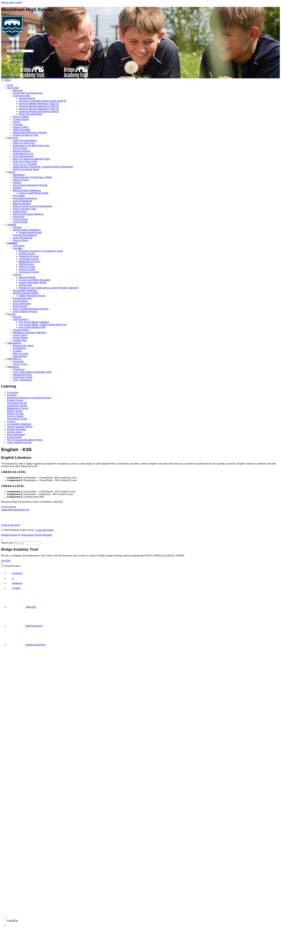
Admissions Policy (22, 374)
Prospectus (19, 369)
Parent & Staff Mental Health (33, 193)
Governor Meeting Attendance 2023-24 (39, 106)
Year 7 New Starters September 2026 (32, 372)
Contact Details (21, 119)
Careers (17, 274)
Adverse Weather (22, 203)
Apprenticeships (27, 277)
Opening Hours (21, 180)
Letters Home (20, 211)
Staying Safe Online (23, 345)
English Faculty (27, 253)
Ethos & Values (21, 116)
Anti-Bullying (19, 348)
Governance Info (21, 95)
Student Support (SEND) (25, 293)
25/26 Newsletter (21, 130)
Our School (13, 88)
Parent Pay (18, 216)
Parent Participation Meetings (28, 214)
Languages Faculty (29, 259)
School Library (20, 301)
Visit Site (5, 560)
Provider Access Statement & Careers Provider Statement (48, 288)
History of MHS (21, 127)
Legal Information (45, 530)
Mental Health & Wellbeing (27, 190)
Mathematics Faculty (29, 261)
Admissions (13, 366)
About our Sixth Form (24, 143)
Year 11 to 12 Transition (25, 164)
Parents (11, 172)
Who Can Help (20, 353)
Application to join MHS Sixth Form (31, 145)
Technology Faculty (29, 272)
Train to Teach (20, 364)
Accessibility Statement (25, 290)
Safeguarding (14, 343)
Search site (7, 543)
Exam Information (22, 303)
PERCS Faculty (27, 266)
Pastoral (17, 188)
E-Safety (17, 351)
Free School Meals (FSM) (32, 327)
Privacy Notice (20, 338)
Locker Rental (20, 222)
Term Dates (19, 195)
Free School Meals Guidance (34, 322)
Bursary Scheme (21, 151)
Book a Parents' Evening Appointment (32, 206)
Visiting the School (22, 377)
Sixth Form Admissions (25, 140)
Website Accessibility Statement (29, 332)
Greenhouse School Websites (36, 535)
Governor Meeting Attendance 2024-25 (39, 109)
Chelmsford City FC (23, 153)
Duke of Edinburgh (22, 201)
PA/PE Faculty (26, 264)
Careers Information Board (32, 282)
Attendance (19, 174)
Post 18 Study (20, 148)
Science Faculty (27, 269)
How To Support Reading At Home (31, 309)
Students (11, 224)
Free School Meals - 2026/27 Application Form (43, 324)
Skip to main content (11, 2)
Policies (17, 316)
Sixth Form (12, 138)
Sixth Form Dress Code (25, 161)
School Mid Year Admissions (28, 93)
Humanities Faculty (29, 256)
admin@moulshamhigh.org (15, 509)
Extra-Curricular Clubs (24, 209)
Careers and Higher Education (34, 280)
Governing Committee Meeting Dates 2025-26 (42, 101)
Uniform (17, 182)
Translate (31, 53)
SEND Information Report (32, 295)
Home (10, 85)
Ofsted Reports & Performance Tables (32, 177)
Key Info (11, 314)
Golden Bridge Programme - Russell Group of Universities (43, 166)
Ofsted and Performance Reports (30, 132)
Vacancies (18, 361)
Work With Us (14, 359)
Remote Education (22, 298)
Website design (9, 535)
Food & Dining (20, 219)
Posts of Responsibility (30, 114)
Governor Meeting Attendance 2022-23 (39, 103)
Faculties (17, 248)
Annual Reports (27, 98)
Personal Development (25, 198)
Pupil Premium (20, 319)
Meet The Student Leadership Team (31, 159)
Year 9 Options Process (25, 311)
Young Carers (20, 335)
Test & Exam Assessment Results (30, 185)
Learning (12, 243)
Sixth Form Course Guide (26, 169)
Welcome (18, 90)
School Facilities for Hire (25, 135)
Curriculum (18, 245)
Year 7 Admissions (22, 380)
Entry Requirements (23, 156)
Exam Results (20, 306)
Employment (25, 285)
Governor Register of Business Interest (39, 111)
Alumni (16, 122)
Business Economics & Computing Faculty (41, 251)
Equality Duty (20, 340)
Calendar (18, 124)
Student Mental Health (30, 232)
